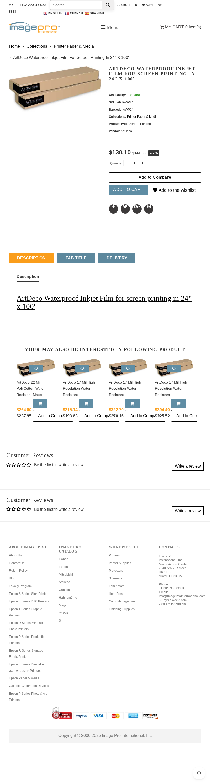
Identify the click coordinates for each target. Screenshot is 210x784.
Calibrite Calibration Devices (29, 686)
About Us (15, 555)
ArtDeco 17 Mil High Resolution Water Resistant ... (79, 388)
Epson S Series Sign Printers (29, 594)
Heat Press (116, 594)
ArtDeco (64, 582)
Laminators (116, 586)
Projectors (116, 571)
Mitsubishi (66, 574)
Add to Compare (155, 177)
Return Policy (18, 571)
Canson (64, 590)
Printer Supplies (120, 563)
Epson (63, 567)
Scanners (115, 578)
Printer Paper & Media (74, 46)
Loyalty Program (20, 586)
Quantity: (116, 163)
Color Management (122, 601)
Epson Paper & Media (24, 678)
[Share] (113, 209)
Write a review (188, 466)
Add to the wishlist (177, 190)
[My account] (136, 4)
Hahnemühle (68, 597)
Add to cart (128, 189)
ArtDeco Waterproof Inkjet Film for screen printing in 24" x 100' (104, 302)
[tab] (28, 277)
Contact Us (16, 563)
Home (14, 46)
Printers (114, 555)
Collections (37, 46)
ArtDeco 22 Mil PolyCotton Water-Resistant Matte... (31, 388)
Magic (63, 605)
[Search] (108, 5)
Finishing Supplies (122, 609)
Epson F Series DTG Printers (29, 601)
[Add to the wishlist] (36, 368)
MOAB (63, 613)
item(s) (183, 27)
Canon (63, 559)
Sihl (61, 620)
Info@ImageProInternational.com (182, 596)
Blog (12, 578)
